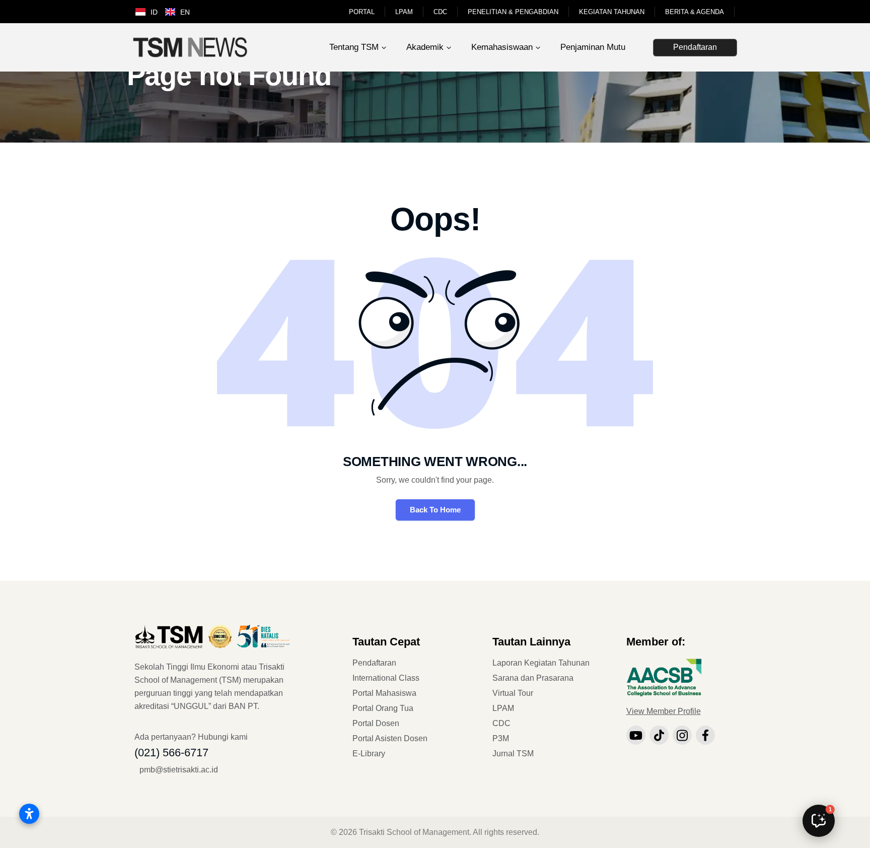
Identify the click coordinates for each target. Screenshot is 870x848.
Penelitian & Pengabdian (513, 12)
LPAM (404, 12)
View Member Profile (663, 711)
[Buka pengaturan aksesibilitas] (29, 814)
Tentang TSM (354, 47)
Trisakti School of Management (414, 832)
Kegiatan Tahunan (611, 12)
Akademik (425, 47)
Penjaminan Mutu (592, 47)
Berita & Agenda (694, 12)
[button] (819, 821)
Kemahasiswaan (502, 47)
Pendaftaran (695, 47)
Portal (362, 12)
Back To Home (435, 509)
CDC (440, 12)
